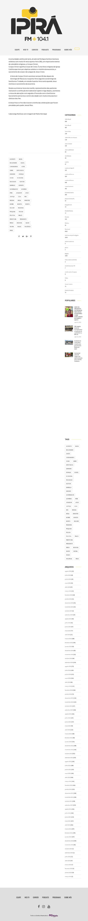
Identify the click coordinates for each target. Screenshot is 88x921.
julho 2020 (68, 856)
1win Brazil (68, 125)
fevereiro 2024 (68, 690)
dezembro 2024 (69, 650)
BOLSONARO (13, 163)
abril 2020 (67, 860)
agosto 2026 (68, 571)
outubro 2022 (68, 753)
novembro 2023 (69, 702)
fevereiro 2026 (68, 595)
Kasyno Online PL (69, 198)
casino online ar (69, 180)
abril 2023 (67, 730)
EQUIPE (17, 50)
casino (67, 162)
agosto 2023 (68, 714)
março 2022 (68, 781)
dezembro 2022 (69, 745)
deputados (20, 170)
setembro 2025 (69, 615)
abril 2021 (67, 825)
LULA (19, 196)
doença (21, 174)
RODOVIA (19, 223)
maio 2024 (68, 678)
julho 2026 (68, 575)
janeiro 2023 (68, 741)
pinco (66, 247)
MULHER (12, 208)
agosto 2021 (68, 809)
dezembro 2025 (69, 603)
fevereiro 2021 (68, 833)
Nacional (67, 229)
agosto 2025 (68, 619)
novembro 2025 (69, 607)
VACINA (12, 226)
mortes (19, 204)
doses (12, 178)
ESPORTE (21, 185)
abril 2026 (67, 587)
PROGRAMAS (56, 50)
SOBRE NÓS (68, 50)
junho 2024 (68, 674)
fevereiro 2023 (68, 738)
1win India (68, 131)
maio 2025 (68, 630)
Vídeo (66, 278)
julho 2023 (68, 718)
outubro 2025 (68, 611)
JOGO (27, 193)
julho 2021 (68, 813)
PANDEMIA (21, 208)
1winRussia (68, 156)
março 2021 (68, 829)
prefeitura (13, 219)
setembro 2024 (69, 662)
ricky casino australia (71, 259)
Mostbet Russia (69, 211)
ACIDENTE (12, 159)
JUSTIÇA (12, 196)
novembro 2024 (69, 654)
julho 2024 (68, 670)
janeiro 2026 (68, 599)
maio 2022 (68, 773)
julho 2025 (68, 623)
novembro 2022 (69, 749)
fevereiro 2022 (68, 785)
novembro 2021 (69, 797)
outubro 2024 (68, 658)
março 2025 (68, 638)
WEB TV (25, 50)
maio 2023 (68, 726)
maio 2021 (68, 821)
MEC (25, 196)
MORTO (27, 204)
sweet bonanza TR (70, 266)
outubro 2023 (68, 706)
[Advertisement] (34, 132)
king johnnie (68, 205)
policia (21, 211)
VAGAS (19, 226)
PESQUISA (12, 211)
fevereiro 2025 (68, 642)
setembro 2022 (69, 757)
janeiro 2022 (68, 789)
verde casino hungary (71, 272)
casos (22, 163)
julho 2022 (68, 765)
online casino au (69, 241)
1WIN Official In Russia (71, 137)
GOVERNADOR (14, 189)
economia (20, 178)
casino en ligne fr (69, 168)
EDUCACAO (13, 181)
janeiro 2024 (68, 694)
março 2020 (68, 864)
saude (27, 223)
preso (11, 223)
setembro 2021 (69, 805)
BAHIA (20, 159)
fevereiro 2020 (68, 868)
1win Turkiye (68, 143)
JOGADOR (19, 193)
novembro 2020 (69, 845)
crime (11, 170)
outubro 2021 (68, 801)
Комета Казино (69, 290)
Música (67, 223)
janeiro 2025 (68, 646)
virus (11, 230)
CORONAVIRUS (14, 166)
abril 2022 (67, 777)
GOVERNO (24, 189)
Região (67, 253)
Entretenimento (69, 192)
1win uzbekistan (69, 150)
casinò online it (69, 186)
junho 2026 (68, 579)
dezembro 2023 (69, 698)
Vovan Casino (68, 284)
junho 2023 (68, 722)
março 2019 (68, 876)
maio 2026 (68, 583)
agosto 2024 (68, 666)
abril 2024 (67, 682)
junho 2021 (68, 817)
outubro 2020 (68, 849)
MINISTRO (27, 200)
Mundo (67, 217)
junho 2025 (68, 627)
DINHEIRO (12, 174)
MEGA (19, 200)
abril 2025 (67, 634)
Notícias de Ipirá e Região (71, 235)
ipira (11, 193)
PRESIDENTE (23, 219)
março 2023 (68, 734)
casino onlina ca (69, 174)
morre (12, 204)
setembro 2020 (69, 852)
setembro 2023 (69, 710)
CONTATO (35, 50)
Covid (23, 166)
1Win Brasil (68, 119)
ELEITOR (22, 181)
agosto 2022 (68, 761)
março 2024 (68, 686)
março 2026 (68, 591)
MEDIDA (12, 200)
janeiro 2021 (68, 837)
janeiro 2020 (68, 872)
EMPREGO (12, 185)
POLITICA (12, 215)
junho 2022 (68, 769)
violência (27, 226)
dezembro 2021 (69, 793)
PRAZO (20, 215)
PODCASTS (45, 50)
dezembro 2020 (69, 841)
